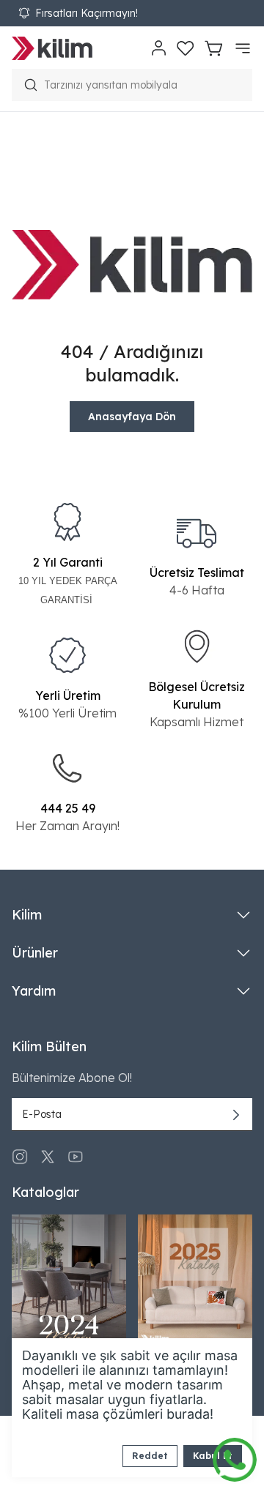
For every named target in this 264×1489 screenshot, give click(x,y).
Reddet (150, 1455)
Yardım (34, 990)
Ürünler (35, 952)
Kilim (27, 914)
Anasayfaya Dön (132, 416)
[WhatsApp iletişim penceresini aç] (235, 1456)
